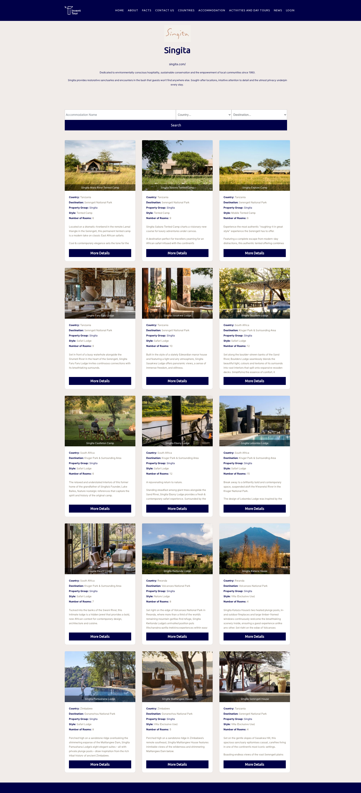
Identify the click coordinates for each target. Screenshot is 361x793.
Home (119, 10)
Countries (186, 10)
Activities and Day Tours (249, 10)
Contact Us (164, 10)
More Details (100, 253)
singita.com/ (177, 64)
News (278, 10)
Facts (146, 10)
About (133, 10)
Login (290, 10)
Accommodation (211, 10)
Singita (93, 207)
